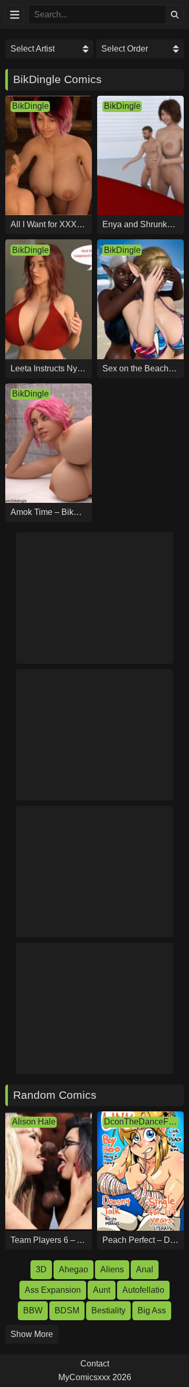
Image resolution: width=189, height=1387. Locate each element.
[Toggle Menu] (14, 14)
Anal (144, 1269)
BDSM (67, 1310)
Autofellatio (143, 1289)
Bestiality (108, 1310)
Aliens (112, 1269)
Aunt (101, 1289)
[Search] (174, 14)
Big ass (152, 1310)
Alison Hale (34, 1121)
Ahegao (73, 1269)
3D (41, 1269)
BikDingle (30, 106)
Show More (31, 1334)
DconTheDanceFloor (141, 1121)
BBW (33, 1310)
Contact (94, 1364)
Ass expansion (53, 1289)
